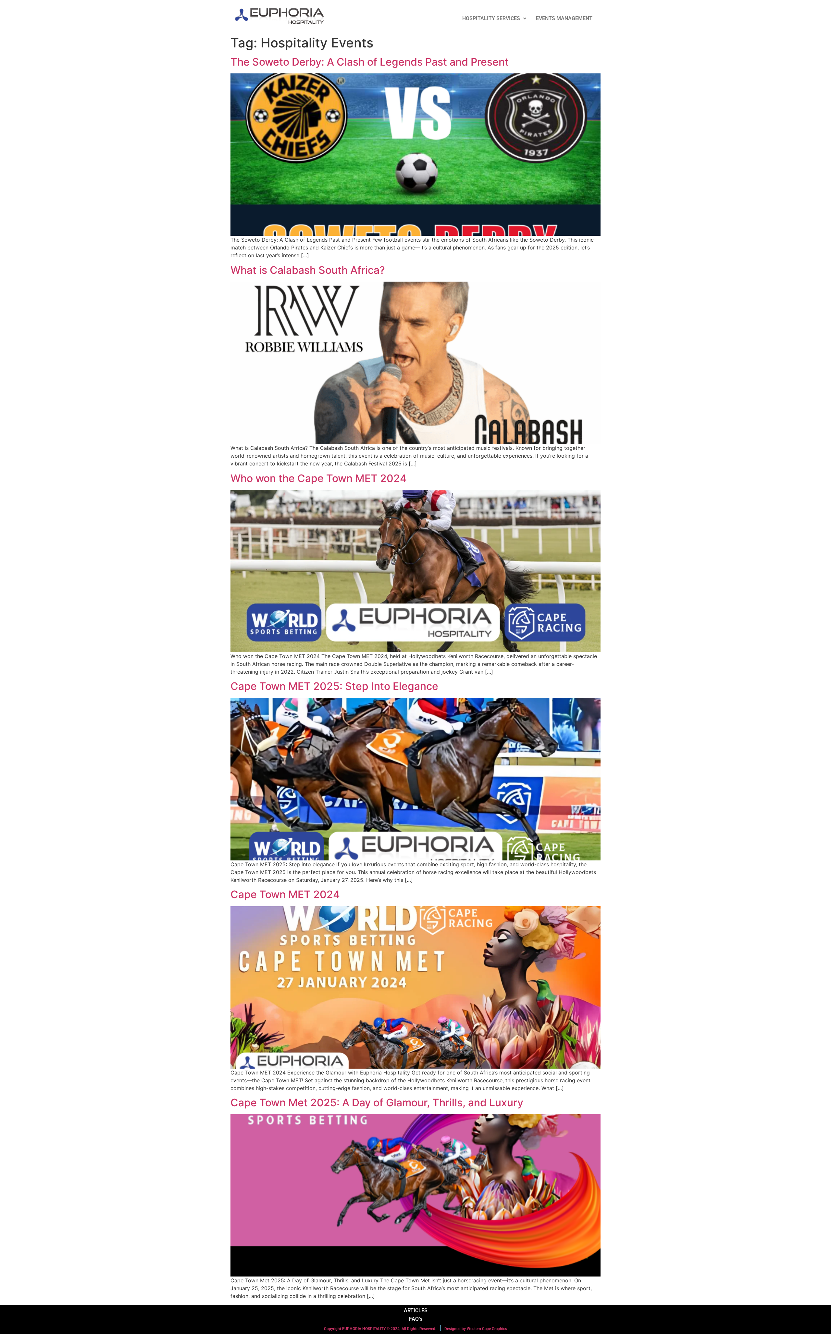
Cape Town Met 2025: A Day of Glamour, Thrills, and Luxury (376, 1102)
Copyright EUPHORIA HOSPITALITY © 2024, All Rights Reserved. (380, 1329)
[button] (494, 18)
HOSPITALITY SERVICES (491, 18)
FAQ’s (415, 1319)
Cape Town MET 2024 (285, 894)
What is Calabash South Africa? (307, 270)
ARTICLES (416, 1310)
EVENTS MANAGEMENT (564, 18)
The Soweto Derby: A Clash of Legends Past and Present (369, 62)
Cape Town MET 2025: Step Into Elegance (334, 686)
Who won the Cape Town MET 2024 (318, 478)
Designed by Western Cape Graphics (475, 1329)
